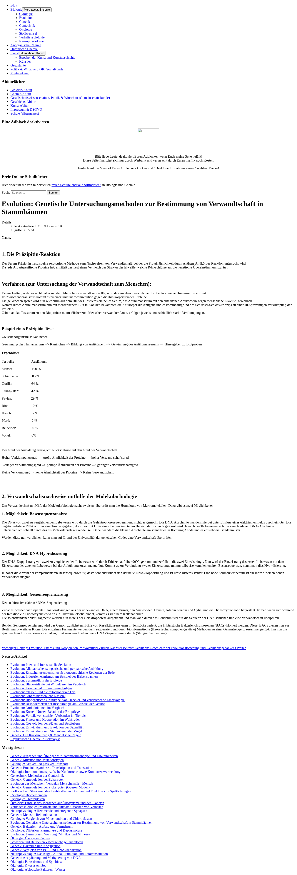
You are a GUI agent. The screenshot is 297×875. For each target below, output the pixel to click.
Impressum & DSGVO (26, 109)
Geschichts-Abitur (22, 101)
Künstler (25, 61)
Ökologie (25, 29)
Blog (13, 5)
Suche (6, 192)
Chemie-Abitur (20, 94)
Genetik (24, 21)
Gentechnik (27, 25)
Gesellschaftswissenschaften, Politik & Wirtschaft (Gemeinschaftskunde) (60, 98)
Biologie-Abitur (21, 90)
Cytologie (26, 14)
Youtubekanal (19, 73)
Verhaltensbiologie (32, 37)
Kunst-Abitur (19, 105)
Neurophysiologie (31, 41)
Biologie (16, 9)
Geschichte (18, 65)
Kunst (14, 53)
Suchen (53, 192)
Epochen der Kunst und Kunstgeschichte (47, 57)
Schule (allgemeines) (24, 113)
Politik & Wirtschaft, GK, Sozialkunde (36, 69)
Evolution (26, 18)
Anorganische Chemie (25, 45)
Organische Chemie (24, 49)
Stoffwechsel (28, 33)
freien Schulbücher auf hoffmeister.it (76, 185)
